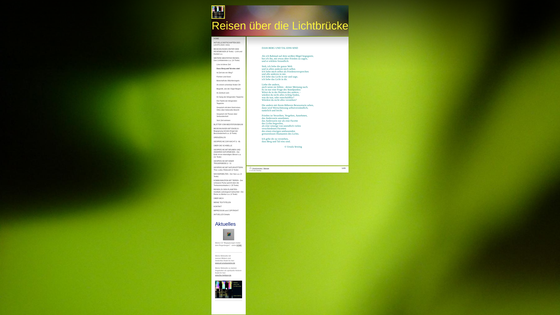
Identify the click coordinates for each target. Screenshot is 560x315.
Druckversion (257, 168)
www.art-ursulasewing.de (225, 263)
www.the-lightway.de (223, 275)
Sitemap (266, 168)
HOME (239, 245)
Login (344, 168)
